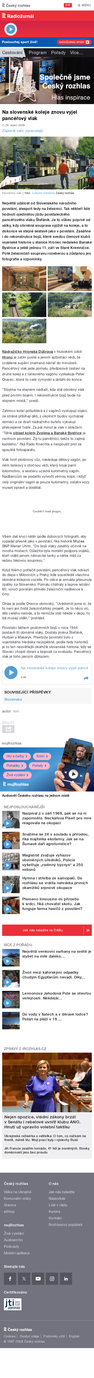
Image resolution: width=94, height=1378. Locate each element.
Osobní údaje (29, 1336)
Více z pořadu (18, 945)
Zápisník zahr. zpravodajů (22, 131)
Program (38, 52)
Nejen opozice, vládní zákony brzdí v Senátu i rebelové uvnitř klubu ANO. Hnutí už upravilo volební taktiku (42, 1121)
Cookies (10, 1336)
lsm (16, 711)
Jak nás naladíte (62, 1192)
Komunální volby (17, 1198)
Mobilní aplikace (17, 1253)
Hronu (7, 357)
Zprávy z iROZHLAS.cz (25, 1049)
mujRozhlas (12, 743)
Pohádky (13, 766)
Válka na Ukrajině (17, 1192)
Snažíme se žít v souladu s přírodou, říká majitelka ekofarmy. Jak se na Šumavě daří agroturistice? (55, 839)
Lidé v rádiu (58, 1205)
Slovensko (13, 699)
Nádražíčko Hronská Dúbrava (27, 352)
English (74, 1336)
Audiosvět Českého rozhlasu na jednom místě (35, 795)
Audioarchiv (13, 1240)
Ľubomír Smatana (43, 193)
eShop (9, 1212)
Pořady (58, 52)
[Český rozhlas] (16, 5)
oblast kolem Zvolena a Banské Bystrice (47, 433)
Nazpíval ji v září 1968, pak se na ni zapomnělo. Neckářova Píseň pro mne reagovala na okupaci (57, 818)
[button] (85, 678)
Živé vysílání (16, 775)
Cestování (12, 52)
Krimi (40, 756)
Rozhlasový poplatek (65, 1225)
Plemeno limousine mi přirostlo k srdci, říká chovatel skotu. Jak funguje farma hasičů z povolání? (52, 904)
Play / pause (10, 672)
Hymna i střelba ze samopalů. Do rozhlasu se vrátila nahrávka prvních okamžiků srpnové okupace (55, 883)
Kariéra (54, 1212)
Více (76, 52)
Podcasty (11, 1246)
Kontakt (55, 1218)
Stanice (10, 1205)
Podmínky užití (54, 1336)
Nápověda (57, 1198)
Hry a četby (15, 756)
